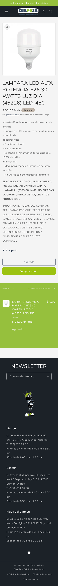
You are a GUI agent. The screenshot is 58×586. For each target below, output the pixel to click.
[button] (6, 11)
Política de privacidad (19, 574)
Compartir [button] (11, 250)
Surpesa (26, 565)
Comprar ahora (29, 271)
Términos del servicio (42, 574)
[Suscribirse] (47, 376)
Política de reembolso (34, 569)
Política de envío (30, 579)
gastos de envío (12, 115)
